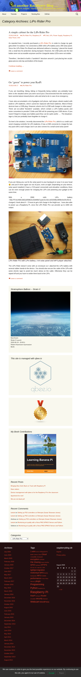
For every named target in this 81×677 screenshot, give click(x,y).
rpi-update (33, 598)
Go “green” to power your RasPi (25, 82)
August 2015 (8, 607)
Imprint (59, 552)
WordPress (44, 602)
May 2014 (7, 634)
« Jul (60, 589)
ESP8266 (42, 559)
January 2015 (8, 617)
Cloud (44, 554)
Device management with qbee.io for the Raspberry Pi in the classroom (34, 492)
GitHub (47, 14)
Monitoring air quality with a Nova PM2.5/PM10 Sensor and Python (40, 522)
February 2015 (9, 614)
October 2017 (8, 568)
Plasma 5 (32, 581)
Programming (37, 584)
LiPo (50, 35)
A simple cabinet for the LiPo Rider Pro (29, 32)
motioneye (34, 573)
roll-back (38, 596)
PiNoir (46, 578)
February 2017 (9, 581)
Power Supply (57, 35)
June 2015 (7, 611)
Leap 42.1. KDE (41, 567)
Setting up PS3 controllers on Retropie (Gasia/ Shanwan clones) (39, 512)
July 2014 (7, 627)
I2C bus (32, 567)
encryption (34, 559)
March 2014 (8, 640)
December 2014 (9, 620)
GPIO (32, 565)
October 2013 (8, 653)
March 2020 (8, 558)
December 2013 (9, 647)
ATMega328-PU (44, 551)
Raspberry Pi (36, 35)
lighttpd (33, 570)
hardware (38, 565)
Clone (39, 554)
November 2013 (9, 650)
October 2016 (8, 584)
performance (35, 578)
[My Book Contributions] (40, 453)
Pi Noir (43, 578)
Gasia (42, 562)
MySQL (46, 573)
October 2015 (8, 604)
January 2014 (8, 643)
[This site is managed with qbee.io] (40, 377)
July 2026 (7, 552)
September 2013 (9, 657)
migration (41, 570)
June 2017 (7, 571)
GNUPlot (46, 562)
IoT (35, 567)
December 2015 (9, 597)
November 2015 (9, 601)
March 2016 (8, 591)
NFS (39, 576)
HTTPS (44, 565)
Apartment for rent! (17, 496)
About (4, 14)
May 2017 (7, 575)
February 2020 (9, 561)
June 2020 (7, 555)
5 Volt (47, 35)
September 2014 (9, 624)
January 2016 (8, 594)
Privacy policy (61, 555)
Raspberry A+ (41, 588)
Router (43, 596)
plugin (38, 581)
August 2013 (8, 660)
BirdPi (31, 554)
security (39, 599)
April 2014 (7, 637)
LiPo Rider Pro (27, 35)
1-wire (33, 551)
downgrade (40, 557)
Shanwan (45, 598)
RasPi (32, 596)
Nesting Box (36, 14)
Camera (36, 554)
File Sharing (35, 562)
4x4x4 (37, 551)
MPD (42, 573)
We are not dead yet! (18, 499)
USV (18, 38)
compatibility (33, 557)
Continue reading (16, 66)
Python (34, 588)
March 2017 (8, 578)
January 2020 (8, 565)
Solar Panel (12, 38)
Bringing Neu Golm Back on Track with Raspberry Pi (28, 486)
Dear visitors (15, 489)
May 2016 (7, 588)
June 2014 (7, 630)
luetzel (13, 512)
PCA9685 (43, 575)
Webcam (34, 601)
